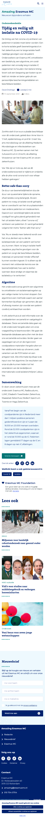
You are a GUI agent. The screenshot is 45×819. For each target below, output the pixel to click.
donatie (16, 491)
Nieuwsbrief (9, 739)
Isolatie (17, 474)
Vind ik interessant (12, 456)
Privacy (22, 763)
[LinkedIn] (32, 463)
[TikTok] (14, 758)
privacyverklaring (30, 705)
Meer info (23, 815)
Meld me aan (11, 713)
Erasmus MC (10, 744)
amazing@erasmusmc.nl (15, 788)
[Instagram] (22, 463)
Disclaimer (13, 763)
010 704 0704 (10, 792)
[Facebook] (17, 463)
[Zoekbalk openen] (38, 3)
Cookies (4, 763)
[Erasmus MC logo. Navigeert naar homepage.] (7, 3)
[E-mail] (27, 463)
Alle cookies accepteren (22, 807)
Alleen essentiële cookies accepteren (22, 811)
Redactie (8, 734)
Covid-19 (6, 474)
